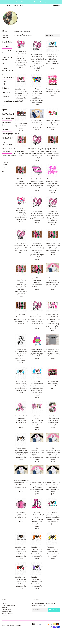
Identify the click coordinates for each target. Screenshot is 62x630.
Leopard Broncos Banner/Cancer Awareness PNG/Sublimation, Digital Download (36, 282)
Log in (16, 5)
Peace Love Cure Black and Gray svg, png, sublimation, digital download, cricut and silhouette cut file (21, 452)
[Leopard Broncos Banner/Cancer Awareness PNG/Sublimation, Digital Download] (37, 269)
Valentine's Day (6, 83)
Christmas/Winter (7, 118)
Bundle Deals (7, 42)
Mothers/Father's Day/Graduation (7, 150)
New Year (5, 97)
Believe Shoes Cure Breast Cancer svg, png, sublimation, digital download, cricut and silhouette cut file (37, 183)
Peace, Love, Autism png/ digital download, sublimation (21, 126)
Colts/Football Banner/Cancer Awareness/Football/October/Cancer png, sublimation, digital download (25, 319)
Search (4, 603)
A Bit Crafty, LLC (16, 625)
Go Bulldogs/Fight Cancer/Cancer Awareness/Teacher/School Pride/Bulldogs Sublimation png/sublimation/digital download (38, 61)
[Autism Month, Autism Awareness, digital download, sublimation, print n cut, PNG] (37, 113)
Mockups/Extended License (7, 157)
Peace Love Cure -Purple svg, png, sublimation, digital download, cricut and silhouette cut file (37, 581)
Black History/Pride (7, 143)
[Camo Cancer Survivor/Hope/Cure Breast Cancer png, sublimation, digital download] (53, 407)
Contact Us (5, 607)
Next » (38, 593)
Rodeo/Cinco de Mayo (7, 58)
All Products (6, 46)
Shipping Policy (7, 611)
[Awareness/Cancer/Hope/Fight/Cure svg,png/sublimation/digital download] (53, 80)
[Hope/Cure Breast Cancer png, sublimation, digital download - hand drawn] (21, 407)
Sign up (21, 5)
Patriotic (5, 129)
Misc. (4, 105)
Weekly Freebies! (5, 36)
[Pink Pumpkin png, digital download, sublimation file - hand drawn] (21, 504)
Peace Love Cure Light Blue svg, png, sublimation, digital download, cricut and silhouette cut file (21, 386)
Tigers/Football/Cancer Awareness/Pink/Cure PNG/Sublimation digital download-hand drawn (53, 248)
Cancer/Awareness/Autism (7, 101)
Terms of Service (7, 613)
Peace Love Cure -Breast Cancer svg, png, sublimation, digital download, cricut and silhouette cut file (21, 93)
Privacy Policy (6, 616)
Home (4, 31)
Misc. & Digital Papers (5, 164)
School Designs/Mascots (7, 76)
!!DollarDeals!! (7, 138)
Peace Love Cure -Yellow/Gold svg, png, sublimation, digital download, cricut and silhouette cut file (53, 551)
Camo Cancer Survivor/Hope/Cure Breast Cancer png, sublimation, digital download (53, 420)
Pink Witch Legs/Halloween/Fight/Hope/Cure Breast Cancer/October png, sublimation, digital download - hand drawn (40, 519)
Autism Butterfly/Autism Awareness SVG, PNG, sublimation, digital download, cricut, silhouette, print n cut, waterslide (36, 96)
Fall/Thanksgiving (7, 114)
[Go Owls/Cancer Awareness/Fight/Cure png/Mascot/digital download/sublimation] (21, 235)
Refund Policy (6, 609)
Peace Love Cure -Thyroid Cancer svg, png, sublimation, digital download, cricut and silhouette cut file (52, 517)
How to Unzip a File (8, 605)
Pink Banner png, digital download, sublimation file (53, 384)
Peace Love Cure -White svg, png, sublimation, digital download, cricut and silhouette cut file (21, 551)
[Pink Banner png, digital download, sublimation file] (53, 373)
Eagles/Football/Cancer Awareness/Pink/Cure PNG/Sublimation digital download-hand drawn (21, 485)
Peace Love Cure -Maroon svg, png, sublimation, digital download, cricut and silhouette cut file (21, 581)
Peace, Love (6, 92)
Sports (4, 110)
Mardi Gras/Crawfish (7, 69)
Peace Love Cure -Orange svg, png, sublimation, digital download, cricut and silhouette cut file (37, 551)
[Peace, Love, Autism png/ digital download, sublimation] (21, 115)
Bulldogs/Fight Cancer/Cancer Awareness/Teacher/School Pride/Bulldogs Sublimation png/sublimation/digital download (38, 250)
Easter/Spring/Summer (7, 134)
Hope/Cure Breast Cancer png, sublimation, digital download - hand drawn (21, 420)
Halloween (6, 64)
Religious (5, 88)
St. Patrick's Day (6, 124)
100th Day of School (6, 52)
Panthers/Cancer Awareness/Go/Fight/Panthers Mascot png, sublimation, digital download (39, 153)
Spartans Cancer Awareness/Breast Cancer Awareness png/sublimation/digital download (37, 215)
